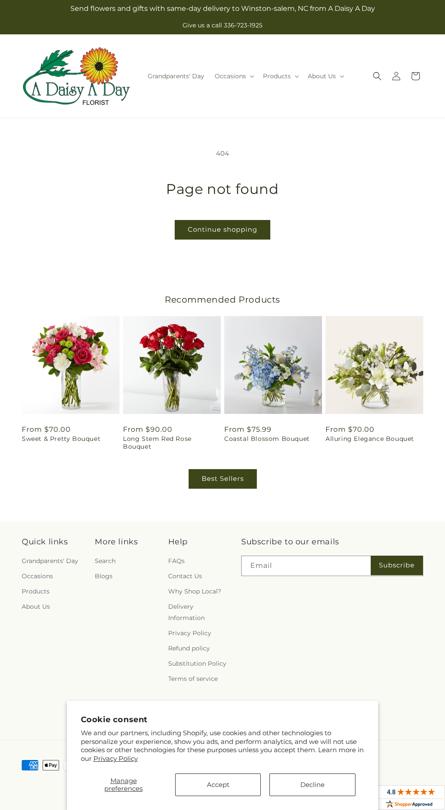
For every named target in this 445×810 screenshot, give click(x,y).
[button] (233, 76)
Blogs (104, 576)
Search (105, 561)
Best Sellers (223, 478)
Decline (312, 784)
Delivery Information (186, 612)
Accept (218, 784)
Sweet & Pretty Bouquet (61, 439)
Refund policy (189, 648)
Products (36, 591)
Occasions (37, 576)
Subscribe (397, 565)
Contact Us (185, 576)
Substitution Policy (197, 663)
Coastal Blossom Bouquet (267, 439)
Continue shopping (222, 229)
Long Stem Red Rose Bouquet (157, 442)
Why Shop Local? (194, 591)
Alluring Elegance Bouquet (369, 439)
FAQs (176, 561)
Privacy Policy (115, 758)
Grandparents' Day (50, 561)
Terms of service (193, 679)
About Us (36, 606)
